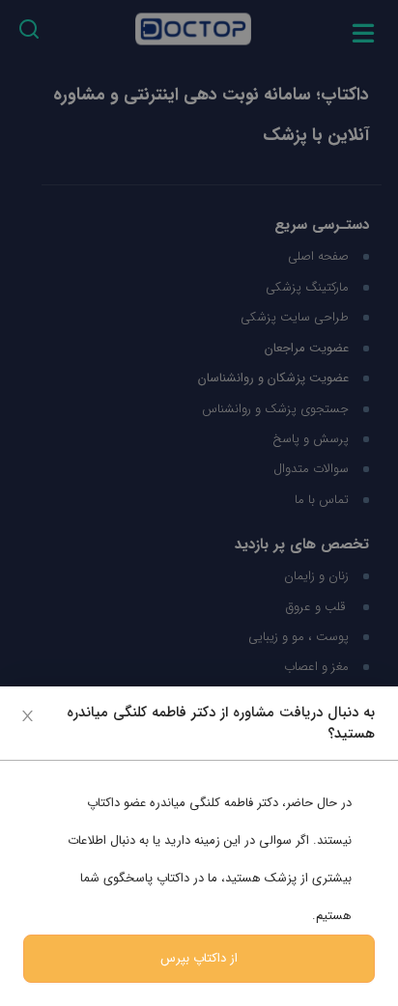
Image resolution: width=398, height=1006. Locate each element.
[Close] (27, 714)
